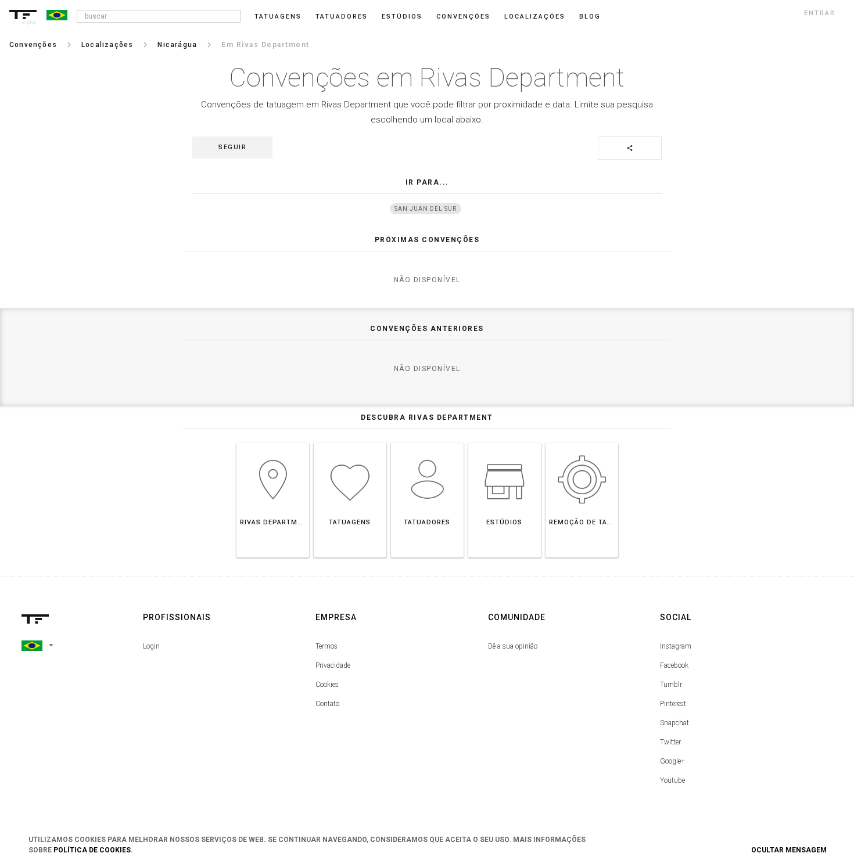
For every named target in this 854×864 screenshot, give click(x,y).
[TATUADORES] (427, 443)
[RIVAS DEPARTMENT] (272, 443)
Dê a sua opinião (512, 646)
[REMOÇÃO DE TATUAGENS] (581, 443)
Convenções (463, 16)
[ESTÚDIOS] (504, 443)
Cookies (327, 685)
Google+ (672, 761)
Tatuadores (341, 16)
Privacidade (332, 665)
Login (151, 646)
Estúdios (402, 16)
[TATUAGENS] (350, 443)
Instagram (675, 646)
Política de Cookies (92, 850)
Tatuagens (278, 16)
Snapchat (674, 723)
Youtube (672, 780)
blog (590, 16)
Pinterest (673, 704)
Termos (326, 646)
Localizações (534, 16)
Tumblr (671, 685)
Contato (327, 704)
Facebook (674, 665)
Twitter (670, 742)
